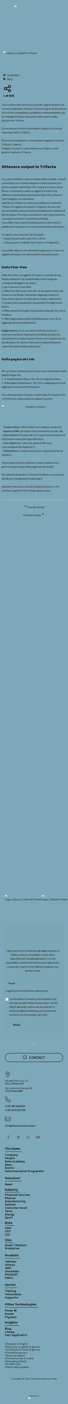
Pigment (11, 1317)
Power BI (11, 1310)
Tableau (10, 1261)
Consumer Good (16, 1207)
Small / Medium (15, 1245)
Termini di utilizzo (15, 1355)
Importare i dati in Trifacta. (16, 132)
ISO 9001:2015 (13, 1364)
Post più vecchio (36, 507)
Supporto (11, 1297)
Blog (8, 1328)
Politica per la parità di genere (22, 1346)
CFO (8, 1231)
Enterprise (12, 1248)
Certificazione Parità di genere (22, 1349)
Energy (10, 1214)
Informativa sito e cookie (19, 1358)
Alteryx (10, 1264)
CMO (8, 1228)
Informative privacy (16, 1352)
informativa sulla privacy (35, 990)
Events (9, 1167)
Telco (9, 1211)
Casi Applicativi (16, 1335)
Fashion (10, 1204)
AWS (8, 1268)
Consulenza (13, 1294)
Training (10, 1291)
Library (10, 1332)
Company (11, 1154)
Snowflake (12, 1271)
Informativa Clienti (15, 1361)
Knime (9, 1313)
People (10, 1158)
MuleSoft (11, 1274)
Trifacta (28, 108)
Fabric (9, 1277)
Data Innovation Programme (24, 1171)
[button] (4, 96)
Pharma (10, 1198)
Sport (9, 1217)
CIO (7, 1234)
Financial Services (17, 1194)
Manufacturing (15, 1201)
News (8, 1164)
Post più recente (32, 515)
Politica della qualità (17, 1367)
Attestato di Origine (16, 1343)
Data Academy (15, 1161)
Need (8, 1184)
